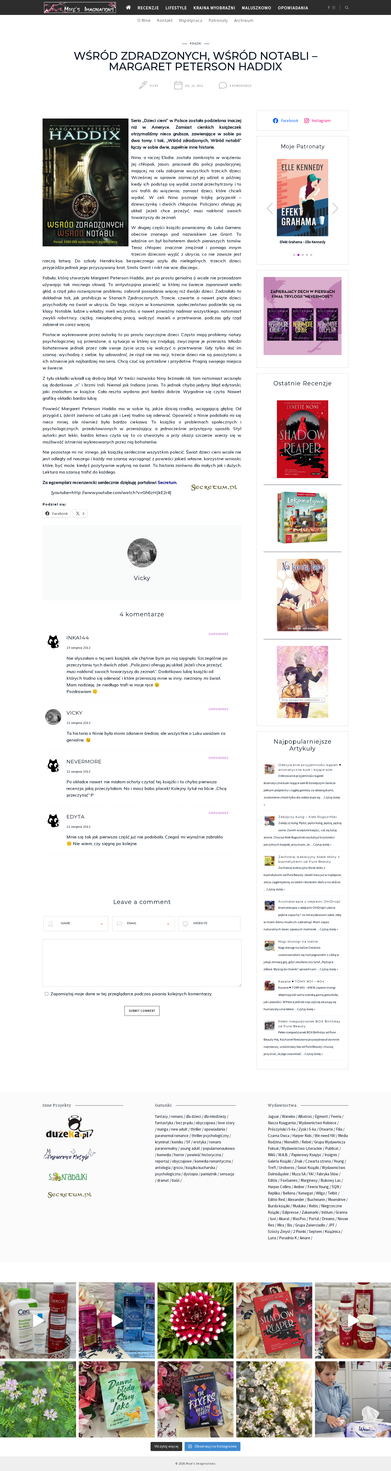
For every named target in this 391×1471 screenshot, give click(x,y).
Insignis (331, 1154)
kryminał (162, 1141)
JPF (331, 1225)
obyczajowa (205, 1122)
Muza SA (299, 1173)
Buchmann (316, 1199)
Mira (280, 1225)
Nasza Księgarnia (282, 1122)
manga (162, 1129)
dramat (163, 1180)
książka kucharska (200, 1167)
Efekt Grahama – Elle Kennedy (302, 242)
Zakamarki (310, 1212)
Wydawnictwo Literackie (301, 1148)
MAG (271, 1154)
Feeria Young (318, 1186)
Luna (272, 1237)
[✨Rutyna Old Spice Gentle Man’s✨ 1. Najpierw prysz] (353, 1320)
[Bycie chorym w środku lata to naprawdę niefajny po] (38, 1399)
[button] (335, 208)
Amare (305, 1237)
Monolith (291, 1141)
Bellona (289, 1193)
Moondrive (337, 1199)
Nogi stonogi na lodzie (298, 941)
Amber (299, 1186)
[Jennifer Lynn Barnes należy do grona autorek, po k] (195, 1399)
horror (179, 1154)
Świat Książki (308, 1167)
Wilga (320, 1193)
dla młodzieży (215, 1116)
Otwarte (326, 1129)
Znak (298, 1161)
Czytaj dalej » (322, 844)
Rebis (313, 1205)
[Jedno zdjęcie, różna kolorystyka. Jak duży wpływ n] (274, 1399)
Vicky (154, 86)
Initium (327, 1212)
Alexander (296, 1199)
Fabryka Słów (327, 1173)
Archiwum (243, 20)
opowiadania (214, 1129)
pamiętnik (209, 1173)
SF (188, 1141)
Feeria (336, 1116)
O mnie (144, 20)
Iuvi (273, 1218)
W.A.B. (283, 1154)
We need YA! (325, 1135)
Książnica (332, 1231)
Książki (195, 43)
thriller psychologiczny (210, 1135)
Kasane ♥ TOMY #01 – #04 (301, 981)
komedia (164, 1154)
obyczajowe (182, 1161)
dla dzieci (193, 1116)
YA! (311, 1173)
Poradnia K (288, 1237)
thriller (195, 1129)
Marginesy (309, 1180)
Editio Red (276, 1199)
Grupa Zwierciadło (310, 1225)
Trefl (272, 1167)
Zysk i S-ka (307, 1129)
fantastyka (164, 1122)
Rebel (306, 1141)
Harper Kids (302, 1135)
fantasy (161, 1116)
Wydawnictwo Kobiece (317, 1122)
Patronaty (218, 20)
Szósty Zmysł (279, 1231)
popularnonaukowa (219, 1148)
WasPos (299, 1218)
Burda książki (279, 1205)
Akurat (284, 1218)
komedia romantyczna (213, 1161)
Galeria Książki (279, 1161)
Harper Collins (279, 1186)
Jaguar (273, 1116)
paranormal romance (172, 1135)
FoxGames (289, 1180)
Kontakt (165, 20)
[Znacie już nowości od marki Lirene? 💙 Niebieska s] (117, 1320)
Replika (274, 1193)
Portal (314, 1218)
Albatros (305, 1116)
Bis (289, 1225)
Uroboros (286, 1167)
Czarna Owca (278, 1135)
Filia (339, 1129)
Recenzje (148, 7)
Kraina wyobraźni (214, 7)
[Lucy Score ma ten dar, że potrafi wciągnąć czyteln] (117, 1399)
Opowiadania (293, 7)
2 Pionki (299, 1231)
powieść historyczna (204, 1154)
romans (177, 1116)
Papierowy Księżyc (306, 1154)
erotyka (199, 1141)
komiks (177, 1141)
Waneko (288, 1116)
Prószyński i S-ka (282, 1129)
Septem (315, 1231)
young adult (190, 1148)
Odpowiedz (219, 634)
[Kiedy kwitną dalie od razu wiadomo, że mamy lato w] (195, 1320)
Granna (341, 1212)
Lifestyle (176, 7)
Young (339, 1161)
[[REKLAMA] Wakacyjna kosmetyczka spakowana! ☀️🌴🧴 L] (38, 1320)
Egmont (321, 1116)
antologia (162, 1167)
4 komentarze (241, 86)
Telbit (332, 1193)
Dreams (328, 1218)
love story (226, 1122)
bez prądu (184, 1122)
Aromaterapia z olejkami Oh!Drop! (309, 901)
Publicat (332, 1148)
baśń (176, 1180)
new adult (179, 1129)
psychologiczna (168, 1173)
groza (178, 1167)
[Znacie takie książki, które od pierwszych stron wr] (274, 1320)
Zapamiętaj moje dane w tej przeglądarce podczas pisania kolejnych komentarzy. (132, 993)
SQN (335, 1186)
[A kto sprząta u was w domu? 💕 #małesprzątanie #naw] (353, 1399)
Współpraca (190, 20)
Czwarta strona (318, 1161)
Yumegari (305, 1193)
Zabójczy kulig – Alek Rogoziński (307, 817)
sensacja (227, 1173)
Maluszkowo (256, 7)
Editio (272, 1180)
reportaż (162, 1161)
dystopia (191, 1173)
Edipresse (290, 1212)
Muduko (299, 1205)
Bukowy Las (331, 1180)
